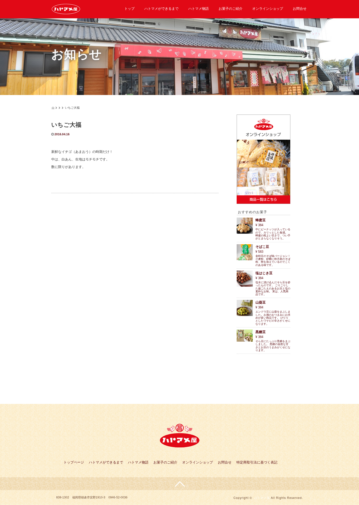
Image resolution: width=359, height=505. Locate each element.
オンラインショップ (267, 9)
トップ (129, 9)
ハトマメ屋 (262, 497)
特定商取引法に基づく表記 (256, 462)
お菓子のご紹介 (231, 9)
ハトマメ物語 (198, 9)
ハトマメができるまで (161, 9)
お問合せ (299, 9)
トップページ (73, 462)
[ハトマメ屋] (66, 8)
